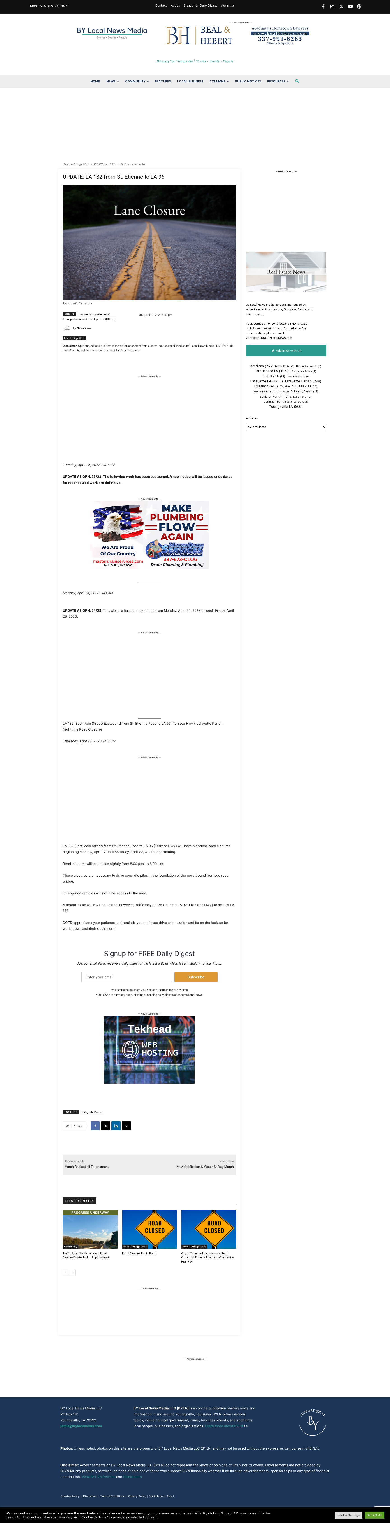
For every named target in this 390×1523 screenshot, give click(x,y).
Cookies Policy (69, 1496)
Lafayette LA (266, 381)
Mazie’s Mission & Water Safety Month (205, 1167)
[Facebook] (323, 6)
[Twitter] (341, 6)
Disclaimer (89, 1496)
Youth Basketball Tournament (87, 1167)
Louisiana (266, 386)
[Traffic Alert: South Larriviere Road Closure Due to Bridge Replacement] (90, 1229)
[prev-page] (65, 1272)
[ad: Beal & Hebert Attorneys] (240, 44)
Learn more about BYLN (224, 1426)
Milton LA (308, 386)
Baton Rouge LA (308, 366)
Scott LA (282, 391)
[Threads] (359, 6)
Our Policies (156, 1496)
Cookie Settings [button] (348, 1515)
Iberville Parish (298, 376)
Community (70, 1246)
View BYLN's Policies (98, 1477)
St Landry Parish (304, 391)
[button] (297, 81)
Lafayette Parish (92, 1112)
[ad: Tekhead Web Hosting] (149, 1082)
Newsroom (84, 328)
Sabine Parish (263, 391)
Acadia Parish (284, 366)
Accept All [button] (374, 1515)
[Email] (126, 1125)
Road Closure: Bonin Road (139, 1253)
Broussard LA (273, 371)
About (170, 1496)
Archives (252, 418)
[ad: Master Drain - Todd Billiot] (149, 567)
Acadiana (261, 365)
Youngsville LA (285, 406)
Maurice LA (288, 386)
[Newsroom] (68, 328)
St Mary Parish (300, 396)
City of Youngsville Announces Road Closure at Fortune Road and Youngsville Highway (207, 1257)
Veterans (301, 401)
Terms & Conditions (112, 1496)
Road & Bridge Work (77, 164)
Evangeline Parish (304, 371)
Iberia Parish (273, 376)
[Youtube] (350, 6)
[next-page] (73, 1272)
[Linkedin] (116, 1125)
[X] (105, 1125)
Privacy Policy (137, 1496)
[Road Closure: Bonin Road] (149, 1229)
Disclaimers (132, 1477)
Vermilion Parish (278, 401)
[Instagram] (332, 6)
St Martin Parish (274, 396)
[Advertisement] (195, 125)
